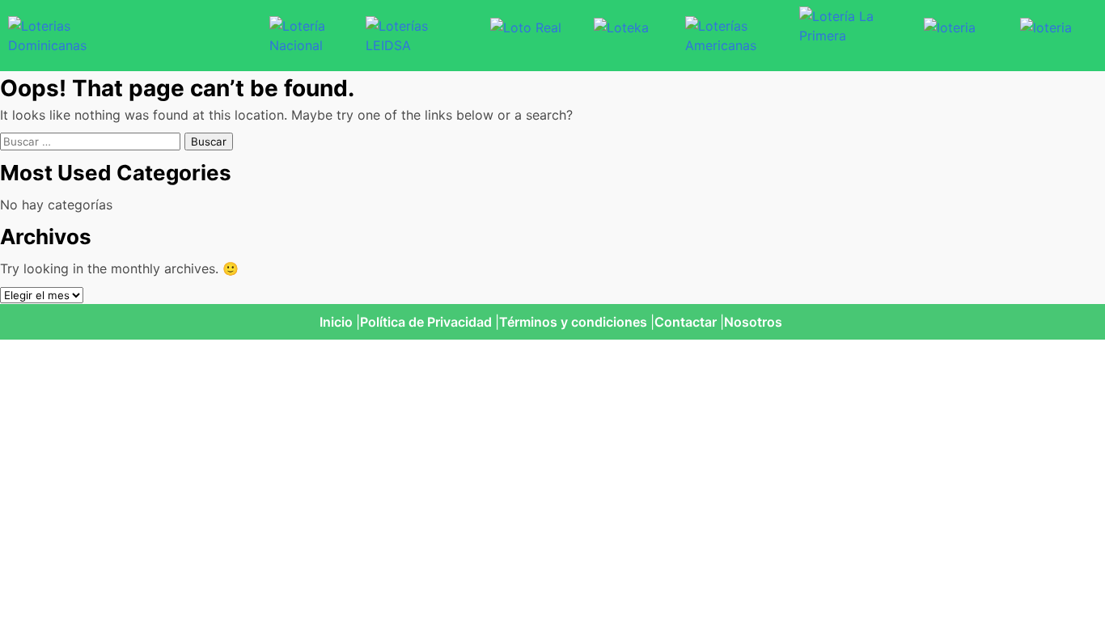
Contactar (685, 322)
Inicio (336, 322)
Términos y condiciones (573, 322)
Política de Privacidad (426, 322)
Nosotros (753, 322)
